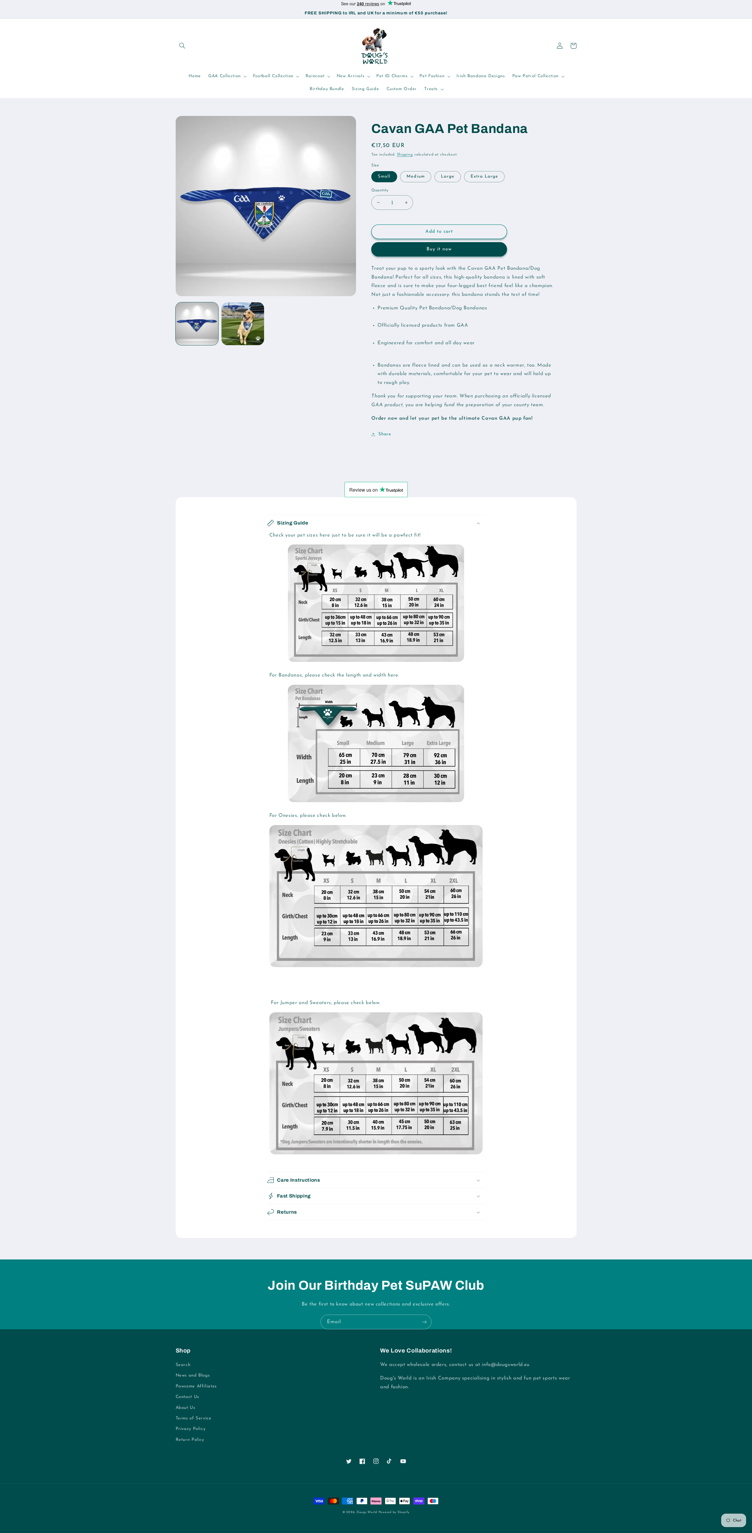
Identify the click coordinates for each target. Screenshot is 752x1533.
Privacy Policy (191, 1429)
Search (183, 1365)
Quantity (379, 190)
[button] (182, 46)
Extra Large (484, 176)
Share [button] (384, 434)
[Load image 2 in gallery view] (242, 323)
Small (384, 176)
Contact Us (187, 1397)
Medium (415, 176)
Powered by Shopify (394, 1512)
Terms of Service (194, 1418)
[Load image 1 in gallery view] (197, 323)
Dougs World (367, 1512)
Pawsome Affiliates (196, 1386)
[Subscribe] (424, 1322)
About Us (185, 1408)
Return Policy (190, 1440)
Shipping (405, 154)
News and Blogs (193, 1375)
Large (447, 176)
